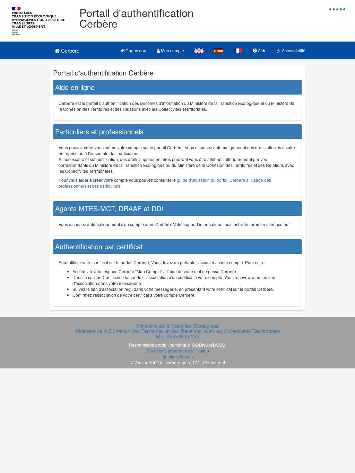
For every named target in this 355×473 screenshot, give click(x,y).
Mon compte (172, 50)
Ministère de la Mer (177, 336)
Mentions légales (178, 356)
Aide (262, 50)
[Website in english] (199, 50)
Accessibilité (293, 50)
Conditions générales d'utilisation (177, 351)
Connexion (135, 50)
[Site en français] (238, 50)
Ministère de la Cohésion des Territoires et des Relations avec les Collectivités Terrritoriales (177, 330)
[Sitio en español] (218, 50)
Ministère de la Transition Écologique (177, 325)
